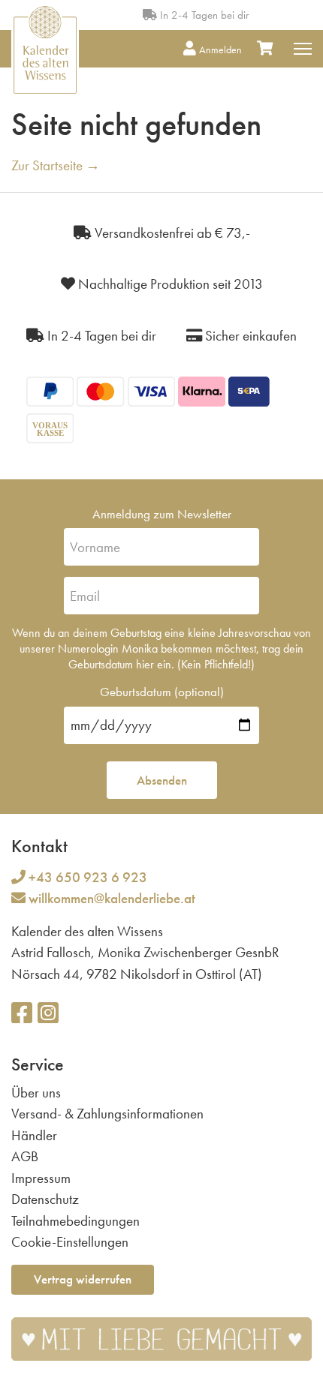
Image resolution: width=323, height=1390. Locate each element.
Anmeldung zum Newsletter (161, 514)
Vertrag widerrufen (82, 1279)
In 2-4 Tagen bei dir (203, 15)
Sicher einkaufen (249, 335)
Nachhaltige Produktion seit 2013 (169, 284)
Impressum (41, 1178)
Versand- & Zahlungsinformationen (107, 1113)
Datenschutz (45, 1199)
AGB (24, 1156)
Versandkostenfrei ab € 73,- (171, 233)
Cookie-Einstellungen (69, 1241)
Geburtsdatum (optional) (162, 691)
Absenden (162, 780)
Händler (34, 1135)
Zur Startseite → (55, 165)
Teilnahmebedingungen (75, 1220)
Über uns (36, 1092)
